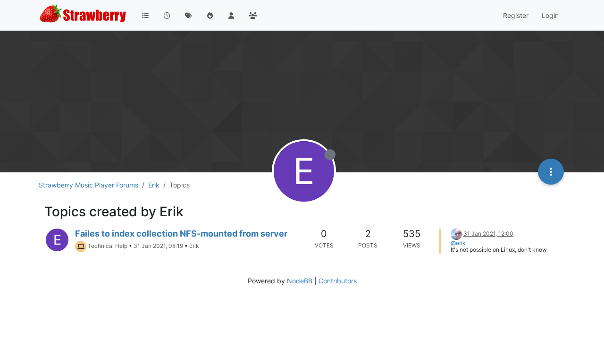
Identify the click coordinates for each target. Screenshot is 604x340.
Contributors (338, 281)
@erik (458, 242)
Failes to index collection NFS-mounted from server (181, 233)
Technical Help (107, 245)
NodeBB (299, 281)
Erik (194, 245)
